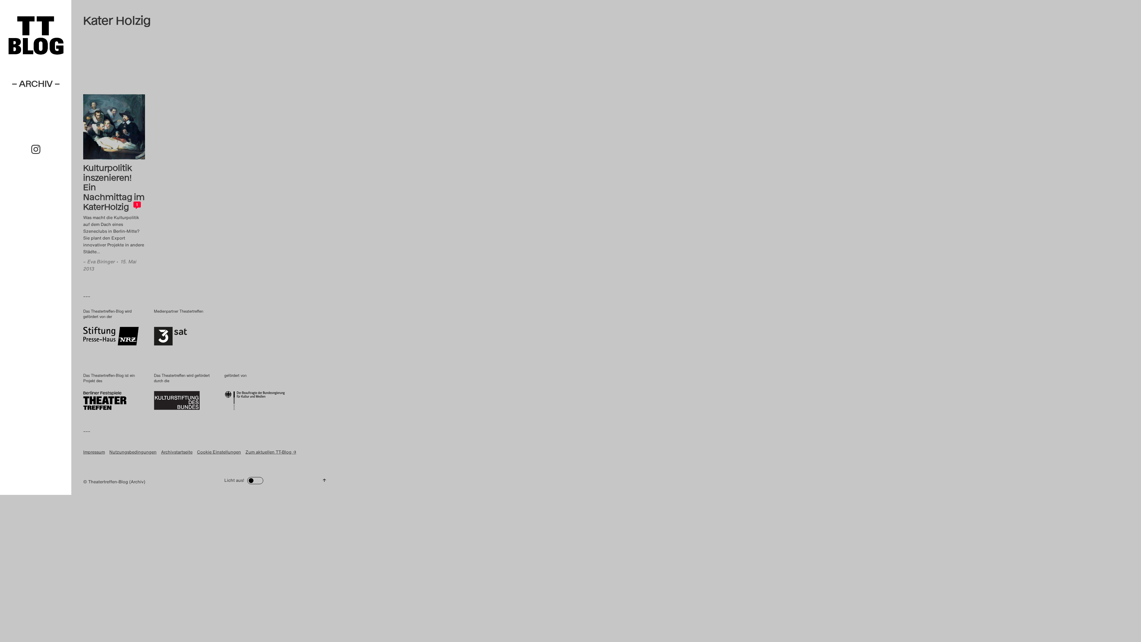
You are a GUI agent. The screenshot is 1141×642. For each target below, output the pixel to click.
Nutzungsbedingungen (133, 452)
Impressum (94, 452)
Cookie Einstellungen (219, 452)
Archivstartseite (177, 452)
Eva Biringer (101, 261)
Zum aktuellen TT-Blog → (270, 452)
